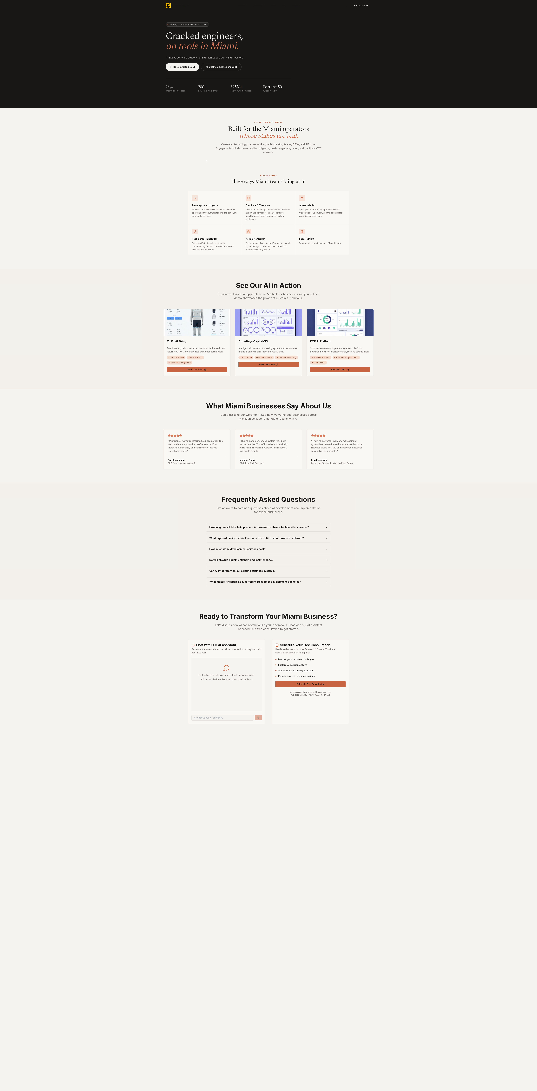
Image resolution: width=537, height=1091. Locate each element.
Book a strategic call (184, 66)
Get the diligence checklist (223, 66)
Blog (284, 5)
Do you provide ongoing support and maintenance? (241, 559)
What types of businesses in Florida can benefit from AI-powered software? (256, 538)
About (273, 5)
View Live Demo (195, 369)
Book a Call (359, 5)
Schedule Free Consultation (310, 684)
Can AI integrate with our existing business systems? (242, 570)
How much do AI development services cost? (237, 549)
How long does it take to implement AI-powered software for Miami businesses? (259, 527)
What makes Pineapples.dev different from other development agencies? (255, 581)
